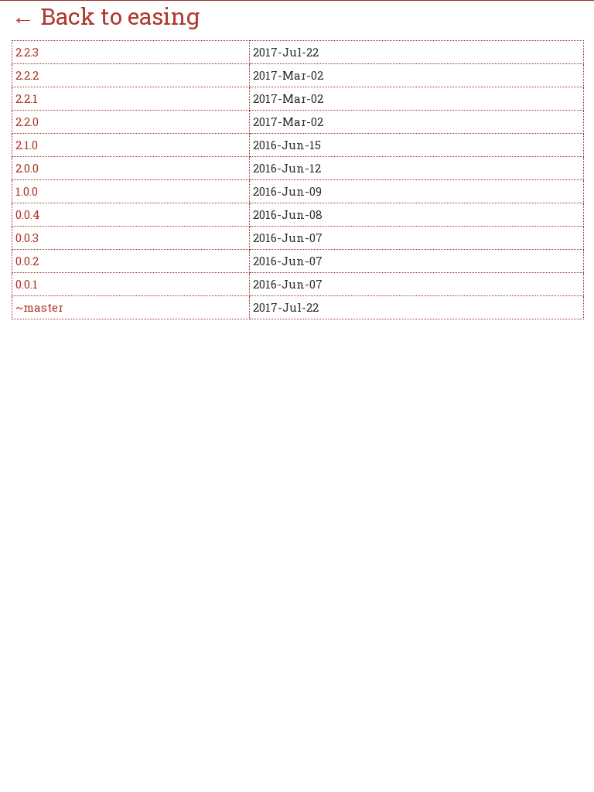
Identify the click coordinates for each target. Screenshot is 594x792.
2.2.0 (27, 121)
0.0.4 (27, 214)
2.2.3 (27, 52)
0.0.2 (27, 260)
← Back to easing (106, 16)
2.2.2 (27, 75)
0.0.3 (27, 237)
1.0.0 (26, 191)
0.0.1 (26, 284)
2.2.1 (26, 98)
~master (39, 307)
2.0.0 (27, 168)
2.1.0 (26, 144)
